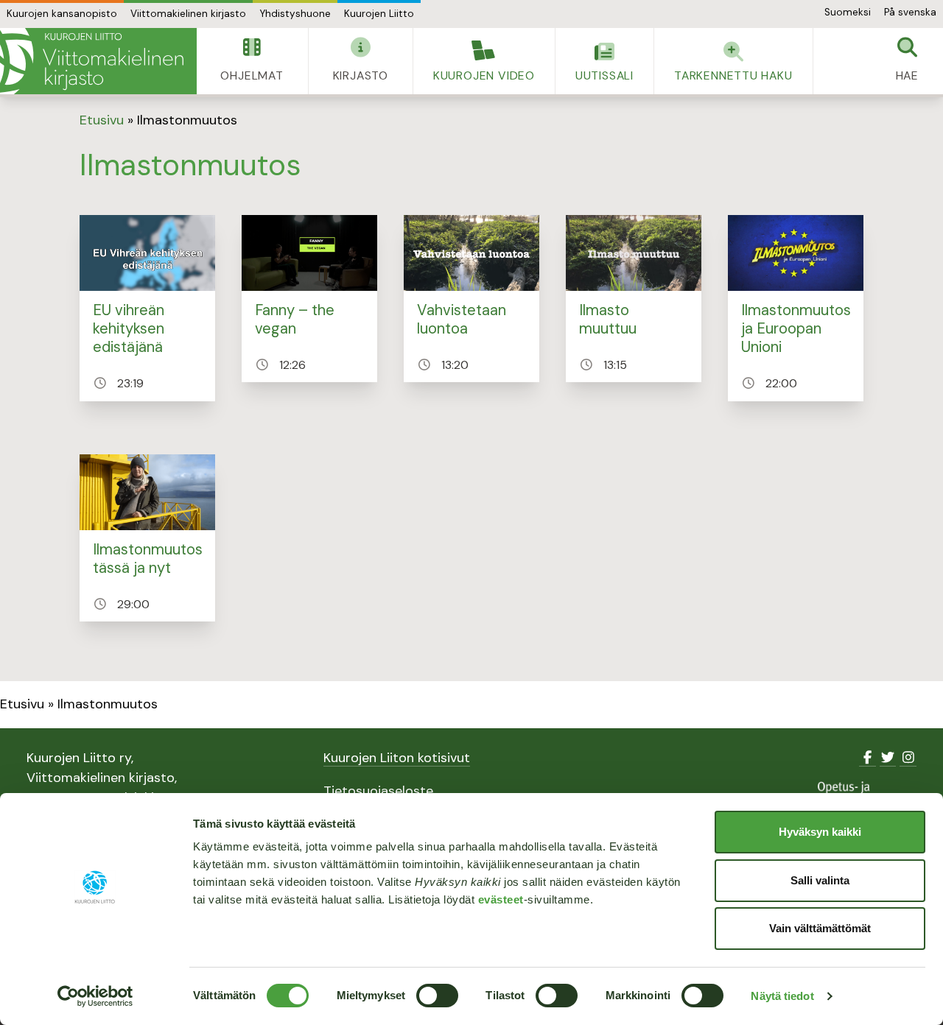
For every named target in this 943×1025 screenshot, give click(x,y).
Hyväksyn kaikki (820, 831)
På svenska (910, 12)
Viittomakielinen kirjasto (188, 13)
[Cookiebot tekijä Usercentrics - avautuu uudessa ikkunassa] (95, 996)
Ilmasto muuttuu (608, 319)
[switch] (437, 995)
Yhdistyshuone (295, 13)
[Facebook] (867, 758)
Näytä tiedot (782, 996)
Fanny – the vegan (294, 319)
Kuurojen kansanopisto (62, 13)
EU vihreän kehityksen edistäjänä (128, 328)
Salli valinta (819, 880)
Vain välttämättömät (820, 928)
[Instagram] (908, 758)
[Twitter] (888, 758)
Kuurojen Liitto (379, 13)
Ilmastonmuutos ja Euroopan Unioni (796, 328)
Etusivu (102, 120)
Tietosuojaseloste (378, 791)
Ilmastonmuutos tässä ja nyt (148, 558)
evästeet (501, 899)
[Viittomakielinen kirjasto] (98, 61)
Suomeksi (847, 12)
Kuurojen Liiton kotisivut (396, 758)
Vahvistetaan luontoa (461, 319)
